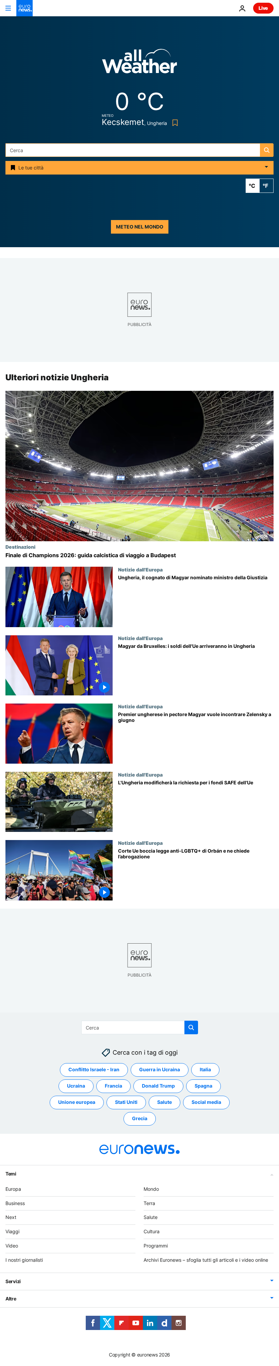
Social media (206, 1102)
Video (11, 1246)
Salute (164, 1102)
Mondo (151, 1189)
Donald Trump (158, 1086)
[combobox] (139, 150)
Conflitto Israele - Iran (93, 1069)
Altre (10, 1298)
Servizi (13, 1281)
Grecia (139, 1118)
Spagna (203, 1086)
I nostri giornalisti (24, 1260)
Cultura (152, 1231)
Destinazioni (20, 546)
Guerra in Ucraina (159, 1069)
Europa (13, 1189)
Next (10, 1217)
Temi (10, 1174)
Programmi (156, 1246)
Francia (113, 1086)
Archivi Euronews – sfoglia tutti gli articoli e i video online (206, 1260)
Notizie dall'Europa (140, 569)
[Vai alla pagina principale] (24, 8)
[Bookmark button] (174, 123)
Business (15, 1203)
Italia (205, 1069)
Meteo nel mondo (139, 227)
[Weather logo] (139, 63)
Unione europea (76, 1102)
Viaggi (12, 1231)
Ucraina (76, 1086)
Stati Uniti (126, 1102)
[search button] (267, 150)
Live (263, 8)
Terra (149, 1203)
